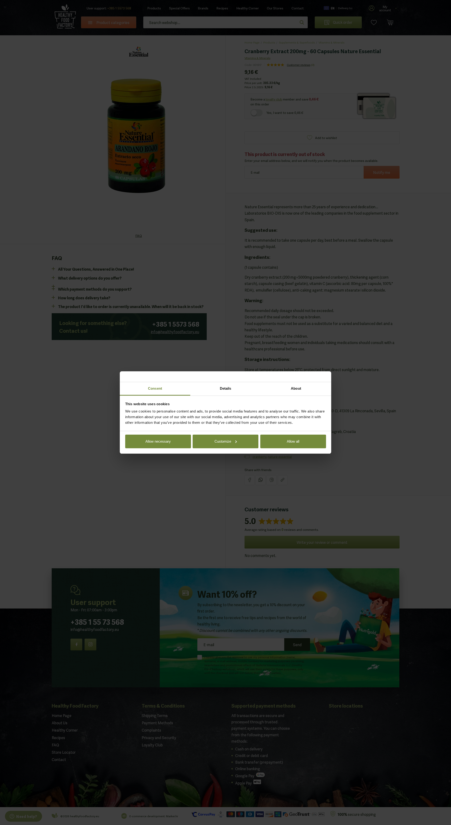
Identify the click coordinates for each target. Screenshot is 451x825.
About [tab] (296, 388)
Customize (222, 441)
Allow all (293, 441)
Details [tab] (225, 388)
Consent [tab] (155, 388)
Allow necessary (158, 441)
